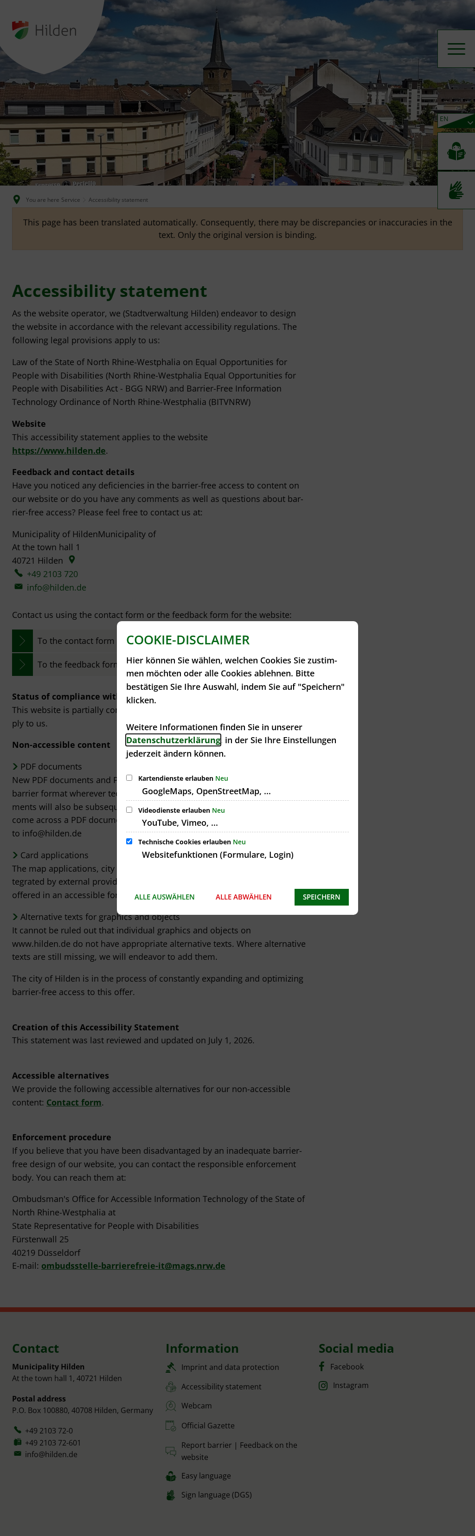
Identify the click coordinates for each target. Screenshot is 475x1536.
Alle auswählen (165, 896)
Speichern (321, 896)
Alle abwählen (244, 896)
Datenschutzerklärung (173, 740)
